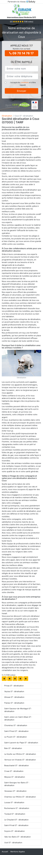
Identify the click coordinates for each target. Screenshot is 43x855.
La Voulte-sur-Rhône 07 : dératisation (20, 754)
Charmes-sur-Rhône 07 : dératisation (20, 797)
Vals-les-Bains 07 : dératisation (17, 837)
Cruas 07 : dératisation (13, 771)
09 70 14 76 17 (23, 53)
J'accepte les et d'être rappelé (23, 83)
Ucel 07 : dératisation (13, 842)
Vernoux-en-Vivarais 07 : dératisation (20, 760)
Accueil (5, 851)
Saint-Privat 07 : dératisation (16, 825)
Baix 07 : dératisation (13, 748)
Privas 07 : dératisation (14, 686)
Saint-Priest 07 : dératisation (16, 731)
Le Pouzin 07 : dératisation (15, 737)
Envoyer (21, 90)
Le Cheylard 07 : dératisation (16, 820)
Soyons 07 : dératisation (14, 831)
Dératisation (7, 116)
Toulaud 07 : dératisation (14, 814)
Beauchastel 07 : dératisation (16, 765)
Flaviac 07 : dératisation (14, 703)
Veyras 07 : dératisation (14, 691)
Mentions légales (17, 851)
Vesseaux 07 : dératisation (15, 791)
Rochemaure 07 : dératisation (16, 808)
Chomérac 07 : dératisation (15, 725)
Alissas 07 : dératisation (14, 697)
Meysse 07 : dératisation (14, 777)
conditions (25, 82)
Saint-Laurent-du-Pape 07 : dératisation (21, 742)
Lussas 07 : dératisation (14, 802)
